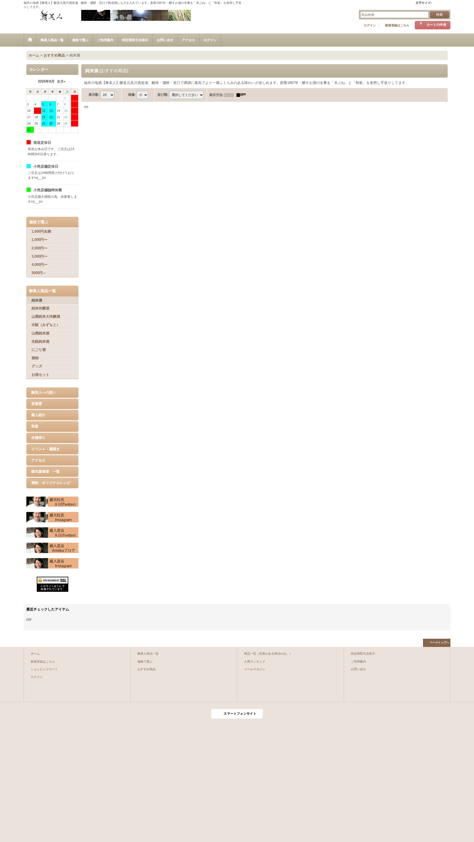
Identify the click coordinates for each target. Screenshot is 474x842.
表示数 (94, 95)
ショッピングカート (44, 669)
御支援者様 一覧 (45, 471)
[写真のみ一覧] (230, 95)
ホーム (35, 653)
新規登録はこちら (397, 25)
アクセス (38, 460)
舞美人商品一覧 (148, 653)
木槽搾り (38, 438)
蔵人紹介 (38, 415)
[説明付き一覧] (242, 95)
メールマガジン (254, 669)
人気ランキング (254, 661)
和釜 (34, 426)
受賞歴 (36, 404)
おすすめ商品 (146, 669)
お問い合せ (358, 669)
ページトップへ (439, 642)
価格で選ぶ (145, 661)
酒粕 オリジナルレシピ (50, 483)
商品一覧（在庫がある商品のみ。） (268, 653)
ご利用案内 (358, 661)
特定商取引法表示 (363, 653)
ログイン (370, 25)
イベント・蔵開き (45, 449)
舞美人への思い (43, 392)
